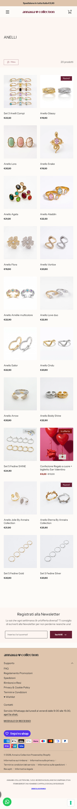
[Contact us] (7, 802)
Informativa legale (24, 769)
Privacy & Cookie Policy (17, 687)
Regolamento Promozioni (18, 673)
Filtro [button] (13, 62)
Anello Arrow (11, 415)
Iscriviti (58, 634)
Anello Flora (10, 264)
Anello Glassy (47, 113)
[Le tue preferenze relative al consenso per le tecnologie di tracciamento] (70, 802)
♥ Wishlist (9, 697)
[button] (69, 12)
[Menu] (7, 12)
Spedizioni (9, 678)
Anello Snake (47, 163)
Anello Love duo (49, 315)
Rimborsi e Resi (12, 682)
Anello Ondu (47, 365)
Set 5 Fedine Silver (50, 573)
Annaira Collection (21, 754)
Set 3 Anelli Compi (14, 113)
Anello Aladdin (48, 214)
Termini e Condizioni (15, 692)
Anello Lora (10, 163)
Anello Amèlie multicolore (18, 315)
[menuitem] (38, 668)
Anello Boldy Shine (50, 415)
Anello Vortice (48, 264)
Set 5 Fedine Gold (14, 573)
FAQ (6, 668)
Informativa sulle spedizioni (51, 764)
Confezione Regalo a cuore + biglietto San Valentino (56, 468)
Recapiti (8, 769)
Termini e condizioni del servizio (19, 764)
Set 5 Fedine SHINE (15, 466)
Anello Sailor (11, 365)
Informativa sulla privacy (42, 760)
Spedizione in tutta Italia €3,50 (38, 3)
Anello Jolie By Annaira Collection (16, 521)
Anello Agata (11, 214)
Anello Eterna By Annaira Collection (54, 521)
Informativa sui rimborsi (15, 760)
